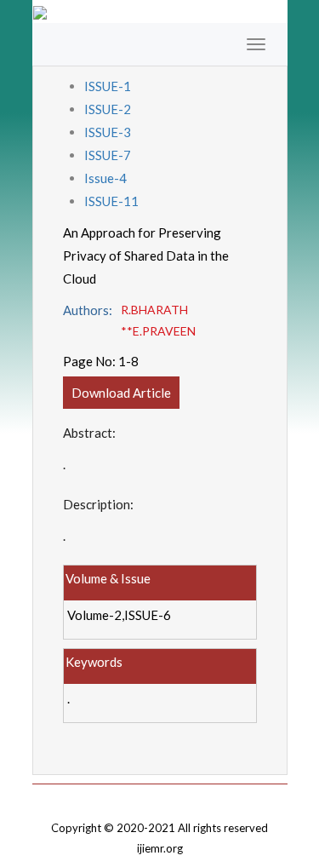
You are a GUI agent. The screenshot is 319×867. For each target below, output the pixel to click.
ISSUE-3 (107, 132)
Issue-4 (105, 178)
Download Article (121, 392)
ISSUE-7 (107, 155)
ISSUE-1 (107, 86)
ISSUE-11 (111, 201)
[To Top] (159, 796)
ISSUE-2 (107, 109)
